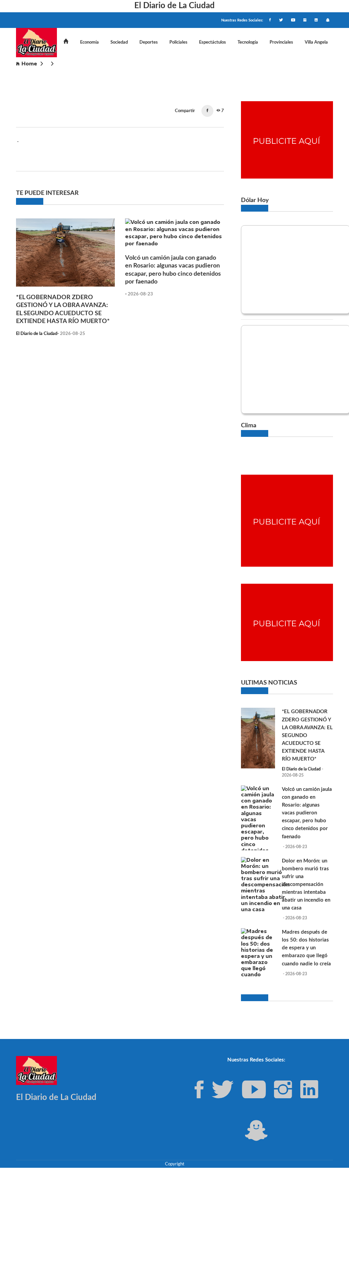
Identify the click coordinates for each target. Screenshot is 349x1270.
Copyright (174, 1164)
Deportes (148, 42)
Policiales (178, 42)
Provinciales (281, 42)
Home (29, 63)
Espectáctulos (212, 42)
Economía (89, 42)
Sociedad (119, 42)
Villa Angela (316, 42)
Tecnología (248, 42)
